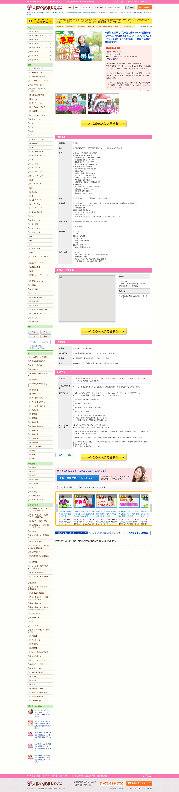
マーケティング (36, 208)
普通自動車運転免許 (37, 361)
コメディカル (35, 204)
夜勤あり (33, 676)
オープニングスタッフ (38, 660)
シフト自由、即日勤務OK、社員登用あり (38, 567)
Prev (56, 508)
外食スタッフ (35, 119)
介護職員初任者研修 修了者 (38, 374)
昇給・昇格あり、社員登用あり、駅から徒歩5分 (38, 598)
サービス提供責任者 (37, 406)
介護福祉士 (34, 390)
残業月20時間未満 (37, 593)
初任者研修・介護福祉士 (39, 357)
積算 (31, 127)
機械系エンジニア (37, 263)
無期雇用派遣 (35, 484)
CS (31, 244)
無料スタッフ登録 (49, 776)
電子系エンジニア (37, 281)
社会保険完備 (35, 640)
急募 (31, 622)
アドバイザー (35, 293)
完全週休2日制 (35, 668)
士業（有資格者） (37, 212)
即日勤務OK (34, 618)
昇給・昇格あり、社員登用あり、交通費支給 (38, 516)
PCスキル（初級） (37, 447)
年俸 (45, 336)
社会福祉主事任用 (37, 426)
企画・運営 (34, 224)
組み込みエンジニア (37, 297)
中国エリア (34, 56)
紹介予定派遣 (35, 496)
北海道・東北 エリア (38, 48)
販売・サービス (36, 103)
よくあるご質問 (119, 1)
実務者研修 (34, 380)
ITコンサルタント (36, 68)
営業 (31, 160)
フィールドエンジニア (38, 72)
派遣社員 (33, 467)
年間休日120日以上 (37, 664)
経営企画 (33, 192)
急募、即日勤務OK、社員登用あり (38, 631)
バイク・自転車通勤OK (39, 652)
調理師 (32, 450)
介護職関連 (34, 143)
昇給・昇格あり (36, 603)
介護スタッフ (35, 220)
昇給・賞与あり (36, 542)
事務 (31, 131)
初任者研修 (34, 369)
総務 (31, 180)
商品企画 (33, 99)
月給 (45, 332)
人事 (31, 147)
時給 (33, 332)
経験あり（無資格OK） (39, 521)
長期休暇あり (35, 552)
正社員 (32, 488)
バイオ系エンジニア (37, 156)
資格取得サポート (37, 689)
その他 (32, 459)
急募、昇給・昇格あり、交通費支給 (38, 588)
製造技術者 (34, 301)
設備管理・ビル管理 (37, 77)
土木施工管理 (35, 267)
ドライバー (34, 305)
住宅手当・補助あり (37, 697)
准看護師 (33, 418)
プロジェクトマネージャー (38, 258)
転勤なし (33, 531)
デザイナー (34, 216)
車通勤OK (33, 648)
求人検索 (37, 776)
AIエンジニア (35, 168)
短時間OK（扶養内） (38, 672)
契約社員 (33, 492)
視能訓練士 (34, 442)
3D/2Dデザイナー (36, 184)
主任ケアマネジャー (37, 398)
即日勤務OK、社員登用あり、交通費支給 (38, 526)
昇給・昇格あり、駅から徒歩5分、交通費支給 (38, 608)
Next (151, 508)
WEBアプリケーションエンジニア (38, 90)
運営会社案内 (145, 1)
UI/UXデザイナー (36, 200)
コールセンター (36, 172)
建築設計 (33, 285)
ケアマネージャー (37, 394)
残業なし (33, 583)
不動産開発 (34, 111)
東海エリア (34, 31)
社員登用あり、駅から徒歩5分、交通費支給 (38, 547)
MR (31, 236)
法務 (31, 196)
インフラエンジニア (37, 314)
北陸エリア (34, 43)
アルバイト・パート (37, 500)
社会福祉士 (34, 422)
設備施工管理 (35, 232)
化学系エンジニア (37, 139)
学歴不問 (33, 562)
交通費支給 (34, 644)
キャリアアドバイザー (38, 310)
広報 (31, 271)
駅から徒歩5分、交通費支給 (39, 536)
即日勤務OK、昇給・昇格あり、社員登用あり (38, 509)
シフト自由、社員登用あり (38, 577)
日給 (33, 336)
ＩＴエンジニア (36, 123)
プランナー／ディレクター (38, 276)
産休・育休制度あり (37, 572)
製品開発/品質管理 (37, 95)
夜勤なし (33, 680)
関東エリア (34, 40)
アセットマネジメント (38, 115)
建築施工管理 (35, 248)
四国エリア (34, 60)
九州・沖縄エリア (37, 35)
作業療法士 (34, 434)
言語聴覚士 (34, 438)
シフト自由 (34, 626)
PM (31, 240)
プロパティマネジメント (39, 81)
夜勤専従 (33, 684)
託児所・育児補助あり (38, 693)
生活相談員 (34, 410)
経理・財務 (34, 164)
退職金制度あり (36, 701)
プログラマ (34, 135)
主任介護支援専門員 (37, 402)
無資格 (32, 455)
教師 (31, 188)
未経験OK (33, 636)
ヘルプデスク (35, 228)
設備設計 (33, 318)
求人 (33, 12)
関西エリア (34, 52)
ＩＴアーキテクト (37, 151)
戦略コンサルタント (37, 85)
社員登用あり (35, 614)
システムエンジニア (37, 107)
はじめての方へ (63, 776)
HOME (29, 12)
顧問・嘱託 (34, 479)
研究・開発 (34, 289)
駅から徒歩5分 (35, 656)
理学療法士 (34, 430)
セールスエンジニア (37, 176)
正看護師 (33, 414)
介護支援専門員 (36, 365)
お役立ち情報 (132, 1)
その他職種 (34, 322)
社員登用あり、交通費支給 (38, 557)
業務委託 (33, 475)
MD (31, 253)
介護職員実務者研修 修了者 (38, 385)
